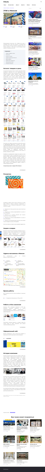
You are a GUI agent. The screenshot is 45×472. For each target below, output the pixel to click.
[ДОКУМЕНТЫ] (35, 17)
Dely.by (6, 2)
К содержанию (22, 249)
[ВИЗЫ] (35, 79)
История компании (9, 63)
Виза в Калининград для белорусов (33, 81)
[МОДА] (35, 65)
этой (22, 224)
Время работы (8, 59)
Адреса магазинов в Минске (11, 57)
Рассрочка (8, 54)
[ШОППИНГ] (35, 50)
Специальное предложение (19, 235)
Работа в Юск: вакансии (10, 60)
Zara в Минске (19, 460)
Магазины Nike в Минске (33, 67)
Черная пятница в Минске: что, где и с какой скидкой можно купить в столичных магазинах (22, 428)
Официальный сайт (9, 62)
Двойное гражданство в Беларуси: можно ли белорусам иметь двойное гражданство (34, 20)
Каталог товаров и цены (10, 53)
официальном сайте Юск (10, 144)
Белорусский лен (33, 444)
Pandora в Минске (33, 427)
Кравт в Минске (6, 444)
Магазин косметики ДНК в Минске (22, 445)
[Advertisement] (14, 36)
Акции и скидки (9, 56)
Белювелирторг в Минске (8, 460)
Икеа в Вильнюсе (6, 426)
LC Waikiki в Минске (32, 36)
